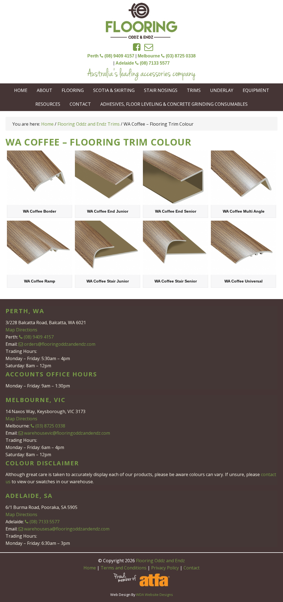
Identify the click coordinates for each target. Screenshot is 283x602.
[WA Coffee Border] (39, 177)
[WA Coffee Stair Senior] (175, 248)
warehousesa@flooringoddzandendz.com (66, 529)
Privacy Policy (165, 568)
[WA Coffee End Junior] (107, 177)
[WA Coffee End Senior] (175, 177)
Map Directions (21, 330)
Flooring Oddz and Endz (141, 21)
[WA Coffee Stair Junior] (107, 248)
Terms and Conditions (123, 568)
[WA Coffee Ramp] (39, 248)
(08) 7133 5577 (44, 522)
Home (89, 568)
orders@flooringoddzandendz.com (59, 344)
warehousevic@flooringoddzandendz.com (67, 433)
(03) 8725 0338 (50, 426)
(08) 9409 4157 (39, 337)
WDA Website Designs (154, 594)
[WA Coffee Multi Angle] (243, 177)
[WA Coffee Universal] (243, 248)
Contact (192, 568)
